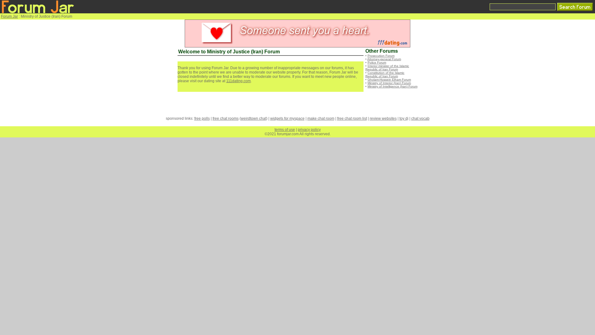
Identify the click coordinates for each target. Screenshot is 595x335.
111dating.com (238, 81)
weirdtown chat (253, 118)
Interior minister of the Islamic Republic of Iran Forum (387, 67)
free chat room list (352, 118)
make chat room (320, 118)
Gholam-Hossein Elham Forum (389, 79)
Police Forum (377, 62)
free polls (202, 118)
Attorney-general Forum (384, 59)
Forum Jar (9, 16)
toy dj (403, 118)
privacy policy (309, 129)
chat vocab (420, 118)
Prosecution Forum (381, 55)
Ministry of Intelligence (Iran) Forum (392, 86)
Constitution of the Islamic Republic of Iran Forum (384, 74)
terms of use (285, 129)
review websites (383, 118)
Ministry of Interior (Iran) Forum (389, 83)
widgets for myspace (287, 118)
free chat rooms (226, 118)
